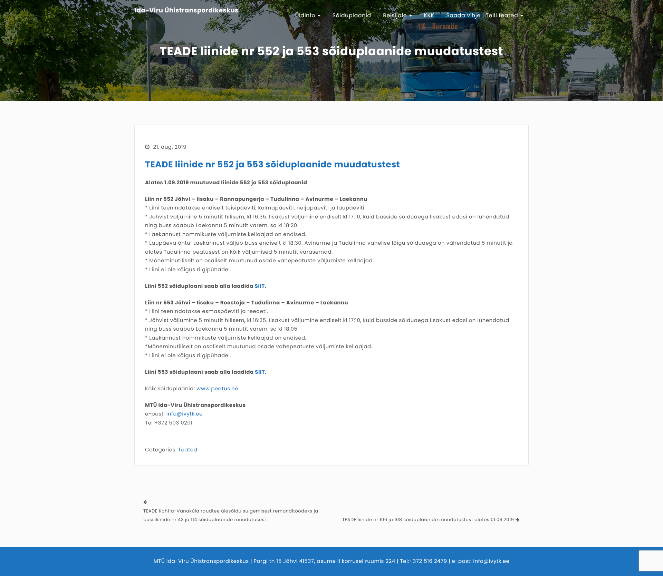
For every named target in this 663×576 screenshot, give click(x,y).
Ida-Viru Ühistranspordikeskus (187, 11)
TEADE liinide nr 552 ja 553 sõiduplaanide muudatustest (272, 164)
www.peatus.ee (217, 388)
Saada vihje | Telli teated (483, 15)
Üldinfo (306, 15)
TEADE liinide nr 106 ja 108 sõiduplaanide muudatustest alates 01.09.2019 (428, 519)
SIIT (260, 286)
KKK (429, 15)
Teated (187, 449)
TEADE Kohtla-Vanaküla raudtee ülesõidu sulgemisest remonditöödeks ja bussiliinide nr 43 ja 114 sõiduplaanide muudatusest (230, 515)
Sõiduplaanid (352, 15)
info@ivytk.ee (184, 414)
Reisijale (396, 15)
